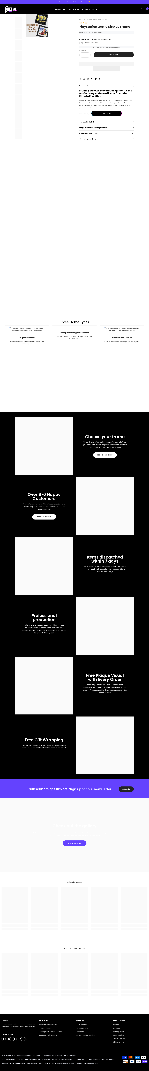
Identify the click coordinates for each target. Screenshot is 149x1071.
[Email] (99, 79)
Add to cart (114, 55)
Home (81, 19)
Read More (106, 113)
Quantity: (82, 51)
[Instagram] (9, 1039)
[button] (83, 23)
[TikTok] (15, 1039)
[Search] (142, 9)
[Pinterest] (88, 79)
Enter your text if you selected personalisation (94, 39)
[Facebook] (80, 79)
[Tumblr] (92, 79)
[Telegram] (96, 79)
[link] (27, 335)
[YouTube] (20, 1039)
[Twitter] (84, 79)
